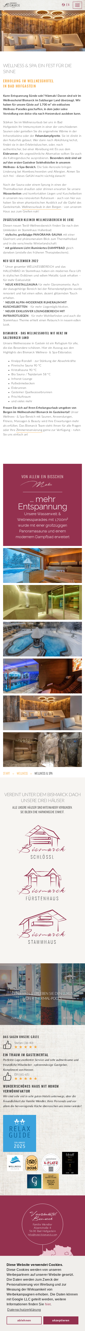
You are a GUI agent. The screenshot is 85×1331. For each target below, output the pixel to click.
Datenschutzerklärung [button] (24, 1309)
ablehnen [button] (24, 1320)
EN (68, 5)
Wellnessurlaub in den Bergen (41, 207)
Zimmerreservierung (29, 430)
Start (7, 773)
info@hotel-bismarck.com (42, 1234)
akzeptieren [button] (60, 1320)
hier (48, 1304)
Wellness (22, 773)
